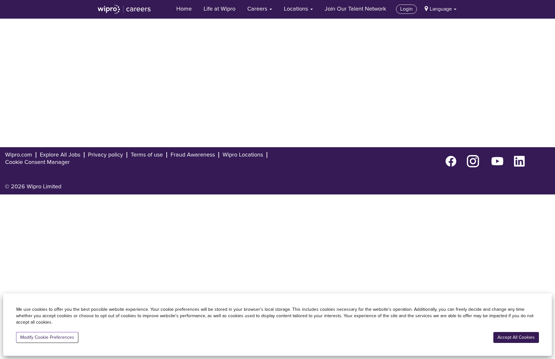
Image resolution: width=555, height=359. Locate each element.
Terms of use (147, 155)
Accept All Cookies (516, 337)
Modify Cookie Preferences (47, 337)
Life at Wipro (219, 9)
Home (184, 9)
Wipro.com (18, 155)
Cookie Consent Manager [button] (37, 162)
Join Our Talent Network (355, 9)
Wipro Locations (243, 155)
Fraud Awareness (193, 155)
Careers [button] (258, 9)
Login (406, 9)
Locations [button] (297, 9)
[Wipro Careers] (124, 9)
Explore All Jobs (60, 155)
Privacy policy (105, 155)
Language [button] (441, 9)
